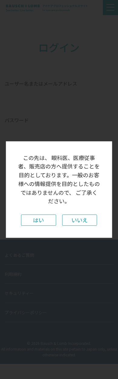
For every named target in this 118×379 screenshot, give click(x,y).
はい (38, 220)
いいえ (79, 220)
